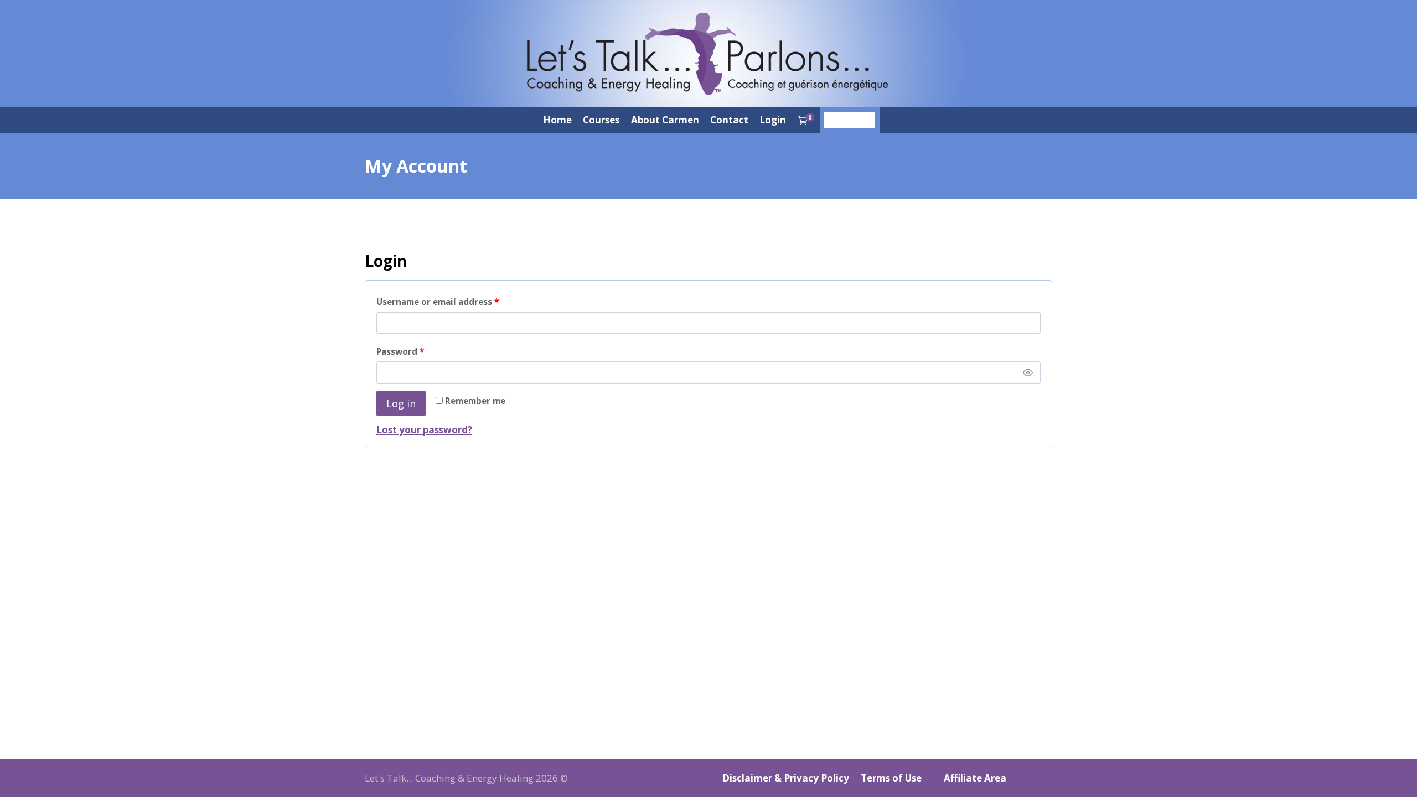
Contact (729, 119)
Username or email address (456, 301)
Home (557, 119)
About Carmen (665, 119)
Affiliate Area (975, 778)
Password (419, 351)
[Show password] (1028, 372)
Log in (401, 403)
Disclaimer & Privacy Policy (785, 778)
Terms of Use (891, 778)
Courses (601, 119)
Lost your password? (424, 429)
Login (772, 119)
